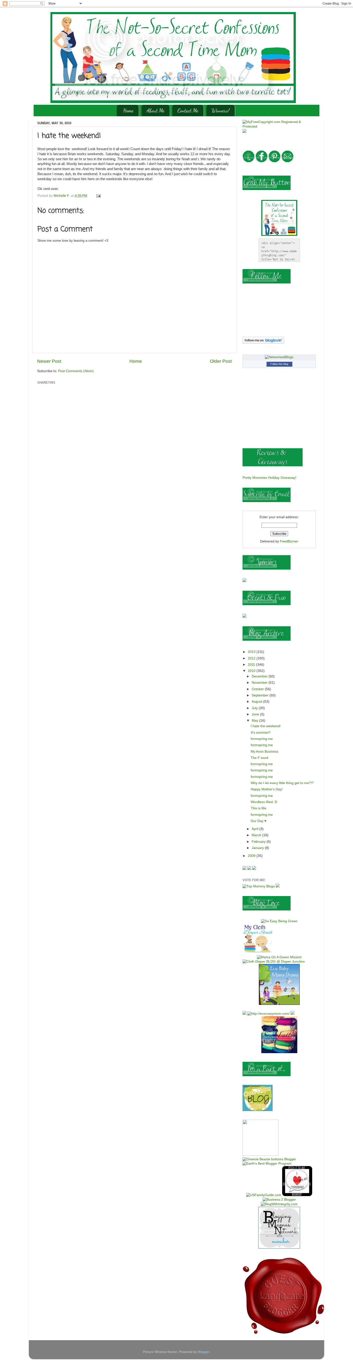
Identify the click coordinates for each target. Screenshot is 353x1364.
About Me (155, 110)
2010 (252, 671)
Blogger (203, 1352)
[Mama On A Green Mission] (279, 957)
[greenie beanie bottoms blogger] (269, 1159)
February (259, 841)
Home (128, 110)
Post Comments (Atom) (76, 371)
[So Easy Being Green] (279, 921)
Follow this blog (279, 364)
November (260, 682)
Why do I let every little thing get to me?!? (282, 783)
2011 (252, 664)
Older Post (221, 361)
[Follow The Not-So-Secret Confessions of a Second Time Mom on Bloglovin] (263, 342)
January (258, 848)
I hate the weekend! (266, 726)
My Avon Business (264, 751)
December (260, 676)
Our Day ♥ (258, 821)
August (257, 701)
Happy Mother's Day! (267, 789)
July (255, 708)
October (258, 689)
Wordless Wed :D (264, 802)
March (257, 835)
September (260, 695)
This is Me (258, 808)
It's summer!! (260, 732)
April (255, 829)
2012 (252, 658)
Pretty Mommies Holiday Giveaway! (269, 477)
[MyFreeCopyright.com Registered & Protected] (279, 126)
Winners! (221, 110)
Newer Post (49, 361)
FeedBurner (289, 541)
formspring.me (262, 739)
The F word (259, 758)
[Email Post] (98, 195)
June (256, 714)
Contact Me (187, 110)
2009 (252, 856)
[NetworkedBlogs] (279, 357)
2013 (252, 652)
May (255, 720)
